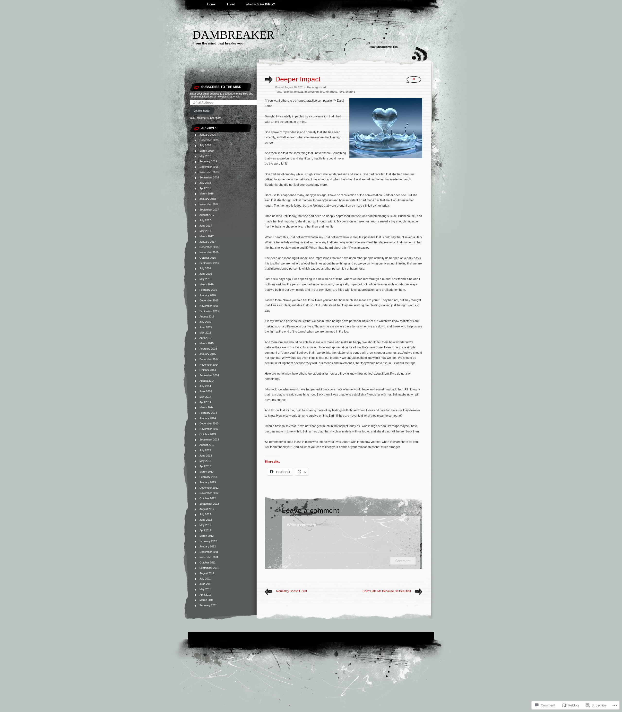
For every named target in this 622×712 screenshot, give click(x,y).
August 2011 (206, 573)
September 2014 (209, 375)
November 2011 (208, 557)
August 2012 (206, 509)
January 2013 (207, 482)
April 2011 (205, 594)
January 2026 (207, 134)
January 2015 (207, 353)
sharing (350, 91)
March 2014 (206, 407)
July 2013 (205, 450)
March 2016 (206, 284)
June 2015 (205, 327)
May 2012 (205, 525)
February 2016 (208, 289)
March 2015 (206, 343)
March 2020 (206, 150)
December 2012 (208, 487)
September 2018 (209, 177)
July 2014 (205, 386)
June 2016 (205, 273)
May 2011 (205, 589)
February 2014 (208, 412)
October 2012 (207, 498)
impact (298, 91)
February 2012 (208, 541)
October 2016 (207, 257)
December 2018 (208, 166)
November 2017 (208, 204)
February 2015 (208, 348)
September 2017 (209, 209)
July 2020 (205, 145)
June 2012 (205, 519)
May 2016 (205, 279)
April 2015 (205, 337)
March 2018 (206, 193)
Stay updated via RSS (384, 47)
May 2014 (205, 396)
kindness (331, 91)
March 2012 (206, 535)
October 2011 (207, 562)
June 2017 (205, 225)
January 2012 (207, 546)
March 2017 (206, 236)
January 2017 (207, 241)
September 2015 (209, 311)
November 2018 (208, 172)
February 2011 (208, 605)
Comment (403, 561)
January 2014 (207, 418)
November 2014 (208, 364)
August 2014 (206, 380)
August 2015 (206, 316)
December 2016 (208, 247)
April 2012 (205, 530)
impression (311, 91)
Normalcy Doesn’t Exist (291, 591)
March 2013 (206, 471)
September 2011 (209, 567)
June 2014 (205, 391)
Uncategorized (316, 87)
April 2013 (205, 466)
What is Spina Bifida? (260, 4)
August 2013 (206, 444)
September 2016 (209, 263)
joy (322, 91)
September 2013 (209, 439)
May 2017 (205, 230)
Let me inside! (202, 110)
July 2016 (205, 268)
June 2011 (205, 583)
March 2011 (206, 599)
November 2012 (208, 493)
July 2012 (205, 514)
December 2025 (208, 140)
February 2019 (208, 161)
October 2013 (207, 434)
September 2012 (209, 503)
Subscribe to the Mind (221, 87)
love (341, 91)
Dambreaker (233, 34)
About (230, 4)
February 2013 (208, 476)
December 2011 (208, 551)
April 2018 (205, 188)
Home (211, 4)
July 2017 (205, 220)
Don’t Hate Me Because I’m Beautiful (387, 591)
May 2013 (205, 460)
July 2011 (205, 578)
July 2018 (205, 182)
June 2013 (205, 455)
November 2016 (208, 252)
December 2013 (208, 423)
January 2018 (207, 198)
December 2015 (208, 300)
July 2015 (205, 321)
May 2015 (205, 332)
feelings (288, 91)
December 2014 (208, 359)
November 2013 (208, 428)
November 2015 (208, 305)
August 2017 (206, 214)
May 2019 (205, 156)
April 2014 (205, 402)
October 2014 (207, 370)
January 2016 (207, 295)
